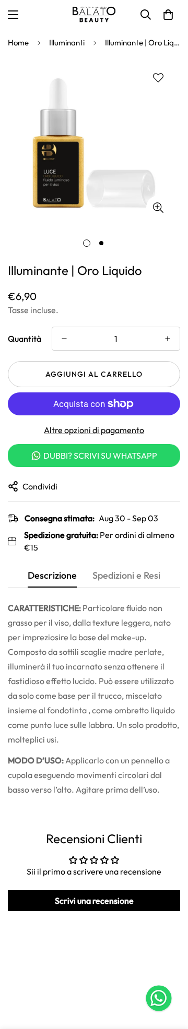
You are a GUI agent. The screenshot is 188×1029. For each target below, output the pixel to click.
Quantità (24, 338)
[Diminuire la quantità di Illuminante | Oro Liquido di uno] (64, 338)
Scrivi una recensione (94, 900)
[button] (168, 15)
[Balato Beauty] (94, 14)
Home (18, 42)
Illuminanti (67, 42)
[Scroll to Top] (169, 973)
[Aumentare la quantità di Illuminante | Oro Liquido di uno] (168, 338)
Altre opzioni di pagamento (94, 430)
